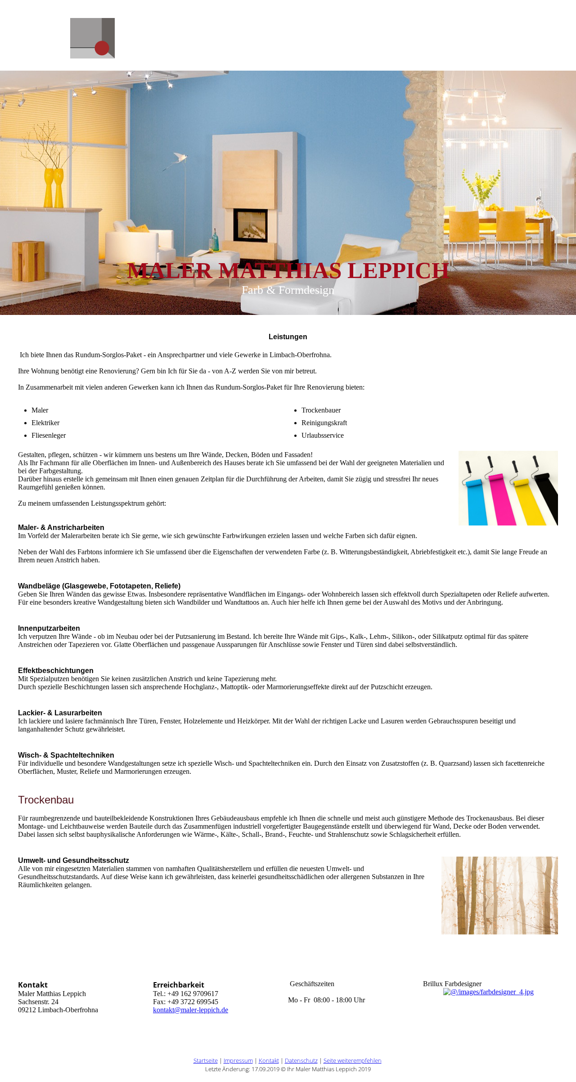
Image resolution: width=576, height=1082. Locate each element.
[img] (92, 49)
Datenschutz (301, 1060)
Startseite (206, 1060)
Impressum (238, 1060)
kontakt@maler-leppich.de (190, 1010)
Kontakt (269, 1060)
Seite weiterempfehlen (353, 1060)
